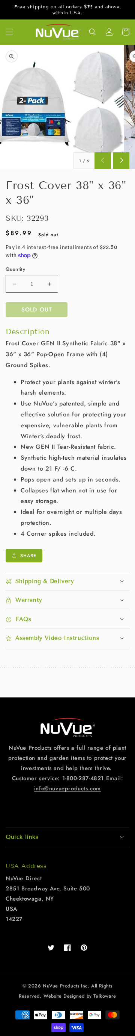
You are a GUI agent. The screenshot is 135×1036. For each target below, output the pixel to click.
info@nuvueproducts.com (67, 788)
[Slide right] (121, 160)
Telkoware (104, 996)
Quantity (15, 269)
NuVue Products (61, 986)
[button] (9, 32)
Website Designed (64, 996)
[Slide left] (102, 160)
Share (28, 555)
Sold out (36, 309)
